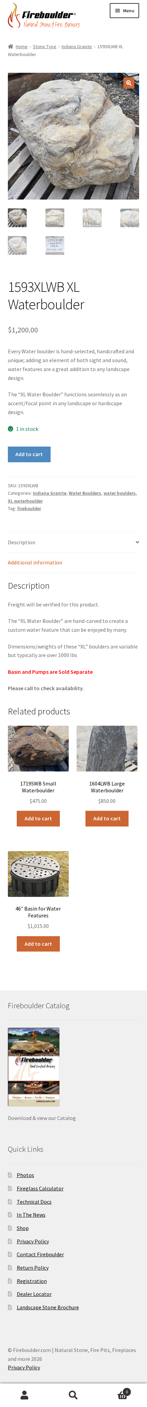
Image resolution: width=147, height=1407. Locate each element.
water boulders (120, 493)
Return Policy (33, 1267)
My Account (24, 1395)
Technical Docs (34, 1201)
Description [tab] (21, 542)
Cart (113, 1389)
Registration (32, 1281)
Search (73, 1395)
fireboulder (29, 508)
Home (22, 46)
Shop (23, 1228)
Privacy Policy (33, 1241)
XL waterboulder (25, 501)
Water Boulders (85, 493)
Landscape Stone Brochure (48, 1307)
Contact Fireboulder (40, 1254)
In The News (31, 1214)
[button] (128, 83)
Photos (25, 1175)
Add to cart (29, 454)
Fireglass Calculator (40, 1188)
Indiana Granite (77, 46)
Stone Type (44, 46)
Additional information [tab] (35, 562)
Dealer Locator (34, 1293)
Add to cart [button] (38, 818)
